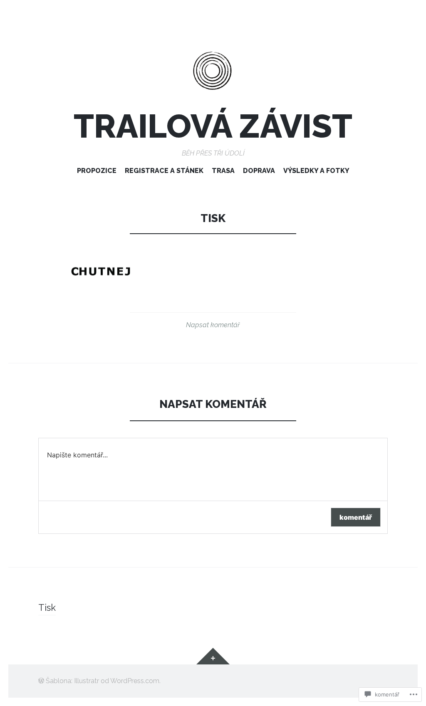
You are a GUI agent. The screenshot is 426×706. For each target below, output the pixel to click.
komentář (355, 517)
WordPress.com (134, 681)
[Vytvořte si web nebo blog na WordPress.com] (41, 681)
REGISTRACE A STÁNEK (164, 171)
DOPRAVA (259, 171)
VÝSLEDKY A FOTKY (316, 171)
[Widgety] (213, 656)
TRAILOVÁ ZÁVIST (213, 126)
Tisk (47, 607)
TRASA (223, 171)
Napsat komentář (213, 325)
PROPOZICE (96, 171)
